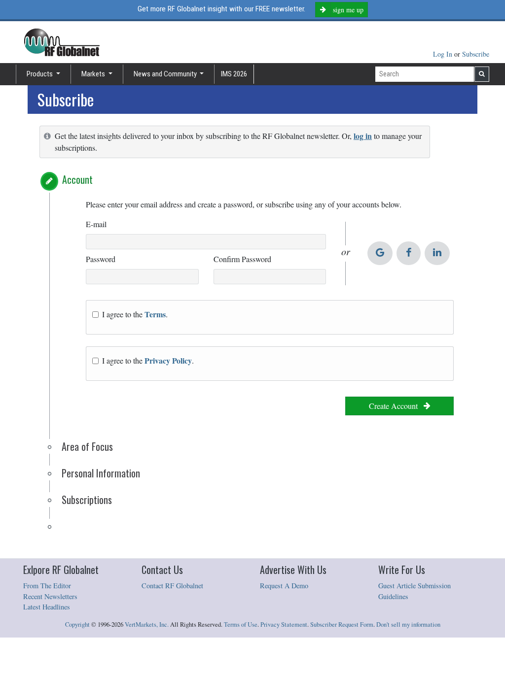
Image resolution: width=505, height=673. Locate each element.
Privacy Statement (283, 624)
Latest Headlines (46, 606)
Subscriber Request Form (341, 624)
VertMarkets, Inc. (147, 624)
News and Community (166, 73)
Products (40, 73)
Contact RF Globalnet (172, 585)
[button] (49, 181)
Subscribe (475, 54)
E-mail (96, 224)
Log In (443, 54)
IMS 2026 (234, 73)
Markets (94, 73)
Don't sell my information (408, 624)
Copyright (77, 624)
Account (77, 179)
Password (100, 259)
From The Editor (47, 585)
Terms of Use (240, 624)
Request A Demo (284, 585)
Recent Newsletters (50, 596)
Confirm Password (242, 259)
